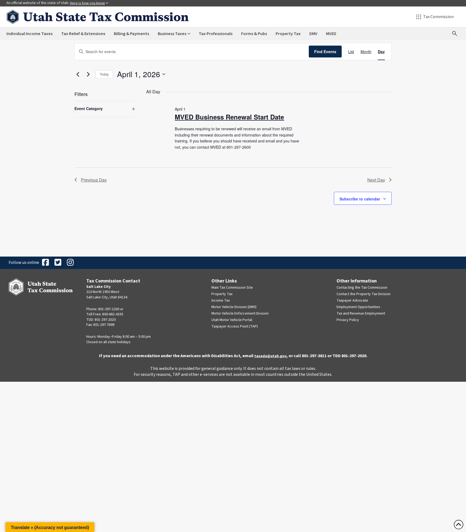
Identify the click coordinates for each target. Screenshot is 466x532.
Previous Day (94, 180)
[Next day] (88, 74)
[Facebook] (45, 263)
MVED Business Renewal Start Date (229, 116)
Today (104, 74)
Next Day (376, 180)
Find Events (325, 51)
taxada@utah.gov (270, 356)
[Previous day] (77, 74)
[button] (49, 527)
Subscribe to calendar (360, 199)
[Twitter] (58, 263)
